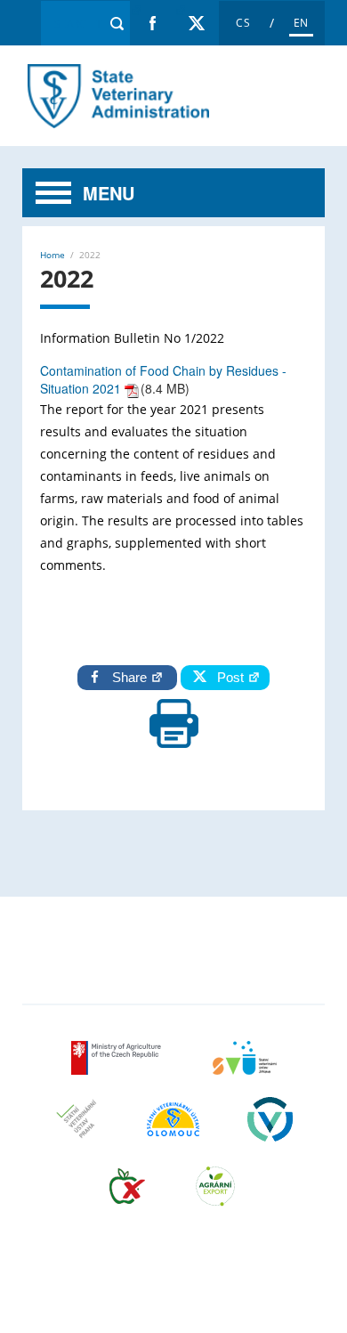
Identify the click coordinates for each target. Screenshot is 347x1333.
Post (226, 677)
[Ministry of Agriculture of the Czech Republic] (118, 1069)
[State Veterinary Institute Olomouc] (173, 1130)
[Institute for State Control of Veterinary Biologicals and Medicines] (270, 1130)
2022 (116, 95)
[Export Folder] (215, 1197)
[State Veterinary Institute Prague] (76, 1130)
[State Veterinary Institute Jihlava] (244, 1069)
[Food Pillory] (127, 1197)
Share (131, 677)
